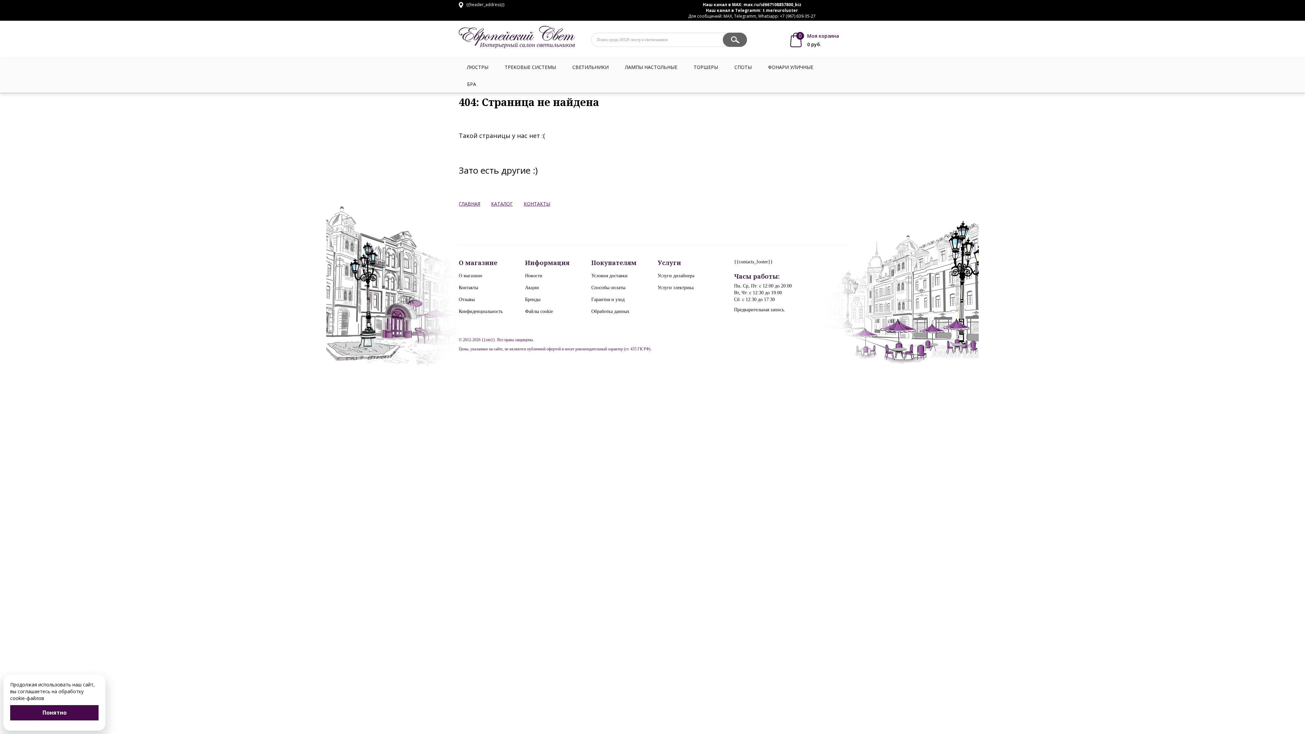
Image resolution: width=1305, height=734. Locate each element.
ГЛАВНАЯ (469, 203)
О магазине (470, 275)
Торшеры (706, 67)
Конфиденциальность (481, 311)
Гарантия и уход (608, 299)
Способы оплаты (608, 287)
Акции (532, 287)
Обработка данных (610, 311)
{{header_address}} (485, 4)
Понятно (54, 712)
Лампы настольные (651, 67)
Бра (471, 84)
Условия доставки (609, 275)
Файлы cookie (539, 311)
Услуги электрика (676, 287)
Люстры (477, 67)
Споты (743, 67)
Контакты (468, 287)
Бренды (532, 299)
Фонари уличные (790, 67)
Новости (533, 275)
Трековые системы (530, 67)
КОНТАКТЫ (537, 203)
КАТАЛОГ (502, 203)
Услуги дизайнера (676, 275)
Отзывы (467, 299)
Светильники (590, 67)
